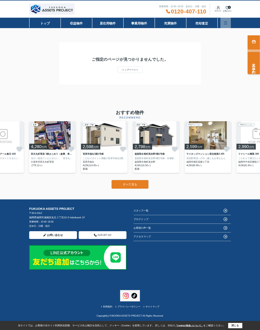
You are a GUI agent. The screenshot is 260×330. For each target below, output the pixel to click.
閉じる (235, 325)
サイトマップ (152, 306)
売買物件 (170, 23)
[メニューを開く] (225, 22)
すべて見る (130, 184)
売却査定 (201, 23)
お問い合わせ (55, 234)
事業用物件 (139, 23)
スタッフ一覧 (141, 210)
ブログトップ (141, 219)
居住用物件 (108, 23)
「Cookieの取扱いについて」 (189, 325)
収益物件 (76, 23)
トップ (45, 23)
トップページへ (130, 69)
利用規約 (107, 306)
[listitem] (52, 147)
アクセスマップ (142, 236)
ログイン (218, 11)
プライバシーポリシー (128, 306)
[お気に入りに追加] (19, 149)
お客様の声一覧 (142, 227)
